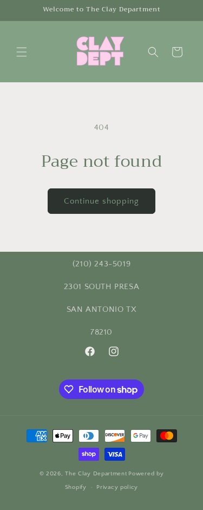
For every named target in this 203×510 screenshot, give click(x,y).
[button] (22, 52)
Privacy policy (117, 487)
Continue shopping (101, 201)
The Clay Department (96, 473)
